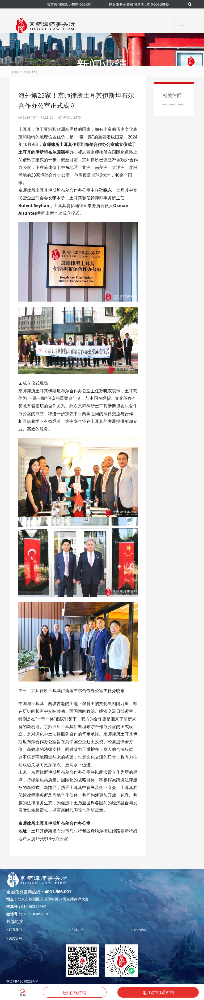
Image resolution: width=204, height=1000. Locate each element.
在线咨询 (77, 992)
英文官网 (15, 938)
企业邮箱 (139, 929)
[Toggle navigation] (182, 23)
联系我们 (15, 929)
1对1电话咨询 (161, 992)
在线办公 (77, 929)
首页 (15, 72)
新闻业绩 (30, 72)
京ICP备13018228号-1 (22, 981)
